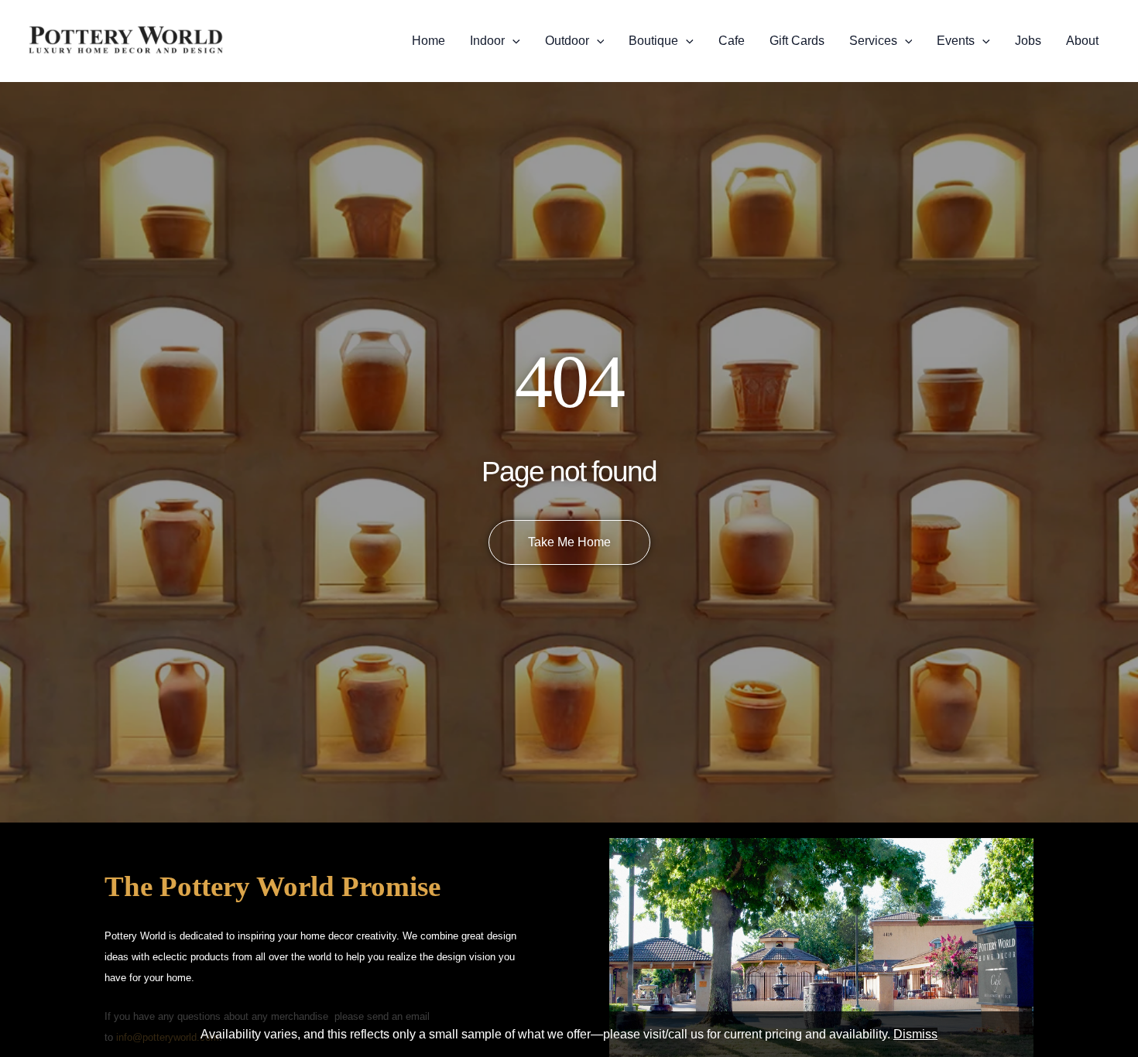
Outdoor (567, 40)
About (1082, 40)
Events (956, 40)
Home (428, 40)
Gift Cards (797, 40)
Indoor (487, 40)
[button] (512, 41)
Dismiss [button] (915, 1034)
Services (873, 40)
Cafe (731, 40)
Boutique (653, 40)
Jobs (1028, 40)
